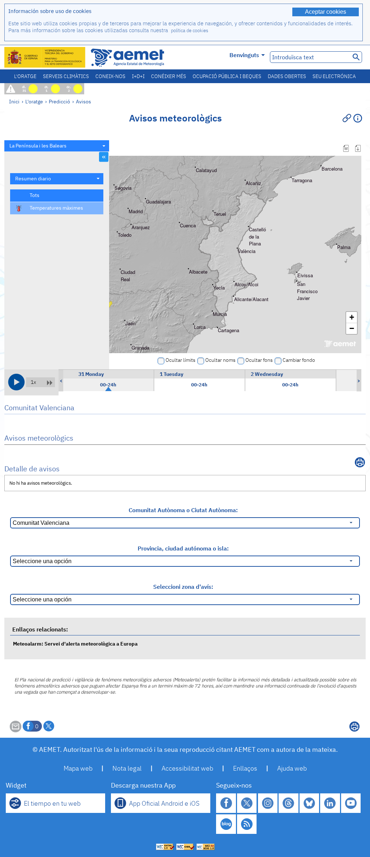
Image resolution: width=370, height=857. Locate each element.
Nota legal (127, 768)
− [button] (351, 328)
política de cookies (189, 30)
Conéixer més (168, 76)
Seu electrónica (334, 76)
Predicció (59, 101)
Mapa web (78, 768)
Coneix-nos (110, 76)
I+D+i (138, 76)
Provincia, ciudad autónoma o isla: (183, 548)
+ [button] (351, 317)
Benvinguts (244, 55)
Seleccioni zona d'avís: (183, 586)
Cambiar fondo (299, 360)
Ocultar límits (180, 360)
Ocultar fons (259, 360)
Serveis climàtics (66, 76)
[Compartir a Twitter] (48, 726)
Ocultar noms (220, 360)
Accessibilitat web (187, 768)
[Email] (15, 730)
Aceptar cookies (325, 12)
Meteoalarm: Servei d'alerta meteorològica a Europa (75, 643)
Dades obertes (287, 76)
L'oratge (25, 76)
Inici (14, 101)
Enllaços (245, 768)
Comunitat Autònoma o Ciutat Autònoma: (183, 510)
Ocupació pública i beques (227, 76)
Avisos (83, 101)
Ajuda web (292, 768)
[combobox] (56, 145)
